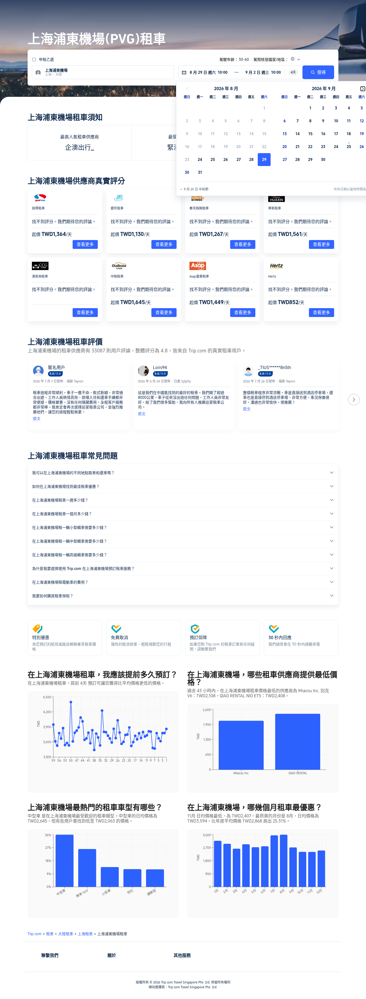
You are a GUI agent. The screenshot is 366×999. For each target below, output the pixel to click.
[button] (323, 8)
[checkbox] (264, 108)
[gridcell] (264, 159)
